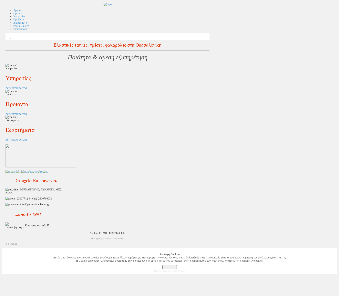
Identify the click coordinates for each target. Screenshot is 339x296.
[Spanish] (45, 171)
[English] (13, 171)
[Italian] (29, 171)
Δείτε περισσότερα (16, 87)
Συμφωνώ (169, 267)
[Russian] (40, 171)
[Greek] (8, 171)
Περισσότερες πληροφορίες (169, 270)
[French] (18, 171)
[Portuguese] (34, 171)
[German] (24, 171)
